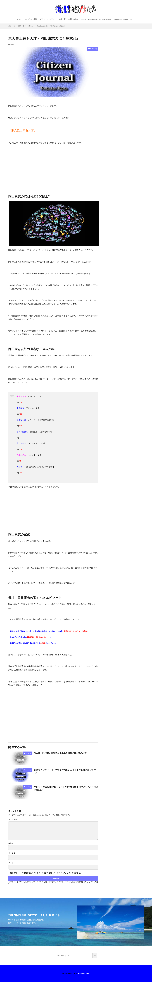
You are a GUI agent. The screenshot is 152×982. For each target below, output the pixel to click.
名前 (11, 843)
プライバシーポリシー (48, 19)
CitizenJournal (83, 973)
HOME (19, 19)
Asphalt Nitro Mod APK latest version (96, 19)
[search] (95, 955)
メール (11, 853)
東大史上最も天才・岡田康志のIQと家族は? (51, 26)
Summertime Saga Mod (123, 19)
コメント (12, 819)
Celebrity (30, 26)
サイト (10, 863)
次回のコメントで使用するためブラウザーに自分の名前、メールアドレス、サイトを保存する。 (46, 873)
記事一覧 (62, 19)
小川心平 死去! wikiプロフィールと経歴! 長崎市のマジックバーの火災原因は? (66, 788)
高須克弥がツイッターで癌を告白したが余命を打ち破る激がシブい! (65, 771)
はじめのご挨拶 (31, 19)
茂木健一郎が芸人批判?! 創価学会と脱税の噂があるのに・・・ (64, 753)
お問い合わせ (73, 19)
